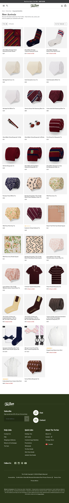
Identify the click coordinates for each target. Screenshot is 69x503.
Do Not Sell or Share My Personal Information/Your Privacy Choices (33, 477)
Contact (43, 420)
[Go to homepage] (34, 5)
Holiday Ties (28, 434)
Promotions (28, 443)
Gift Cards (28, 437)
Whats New (8, 11)
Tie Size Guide (29, 449)
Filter (4, 24)
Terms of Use (57, 477)
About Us (48, 434)
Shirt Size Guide (29, 452)
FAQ (5, 437)
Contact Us (7, 434)
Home (3, 11)
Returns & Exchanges (10, 443)
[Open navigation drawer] (3, 5)
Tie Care (6, 446)
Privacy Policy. (41, 494)
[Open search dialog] (7, 5)
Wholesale (28, 446)
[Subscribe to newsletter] (26, 418)
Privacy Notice (34, 480)
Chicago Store (50, 440)
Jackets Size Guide (30, 455)
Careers (48, 437)
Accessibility (11, 477)
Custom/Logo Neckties (32, 440)
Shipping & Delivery (10, 440)
